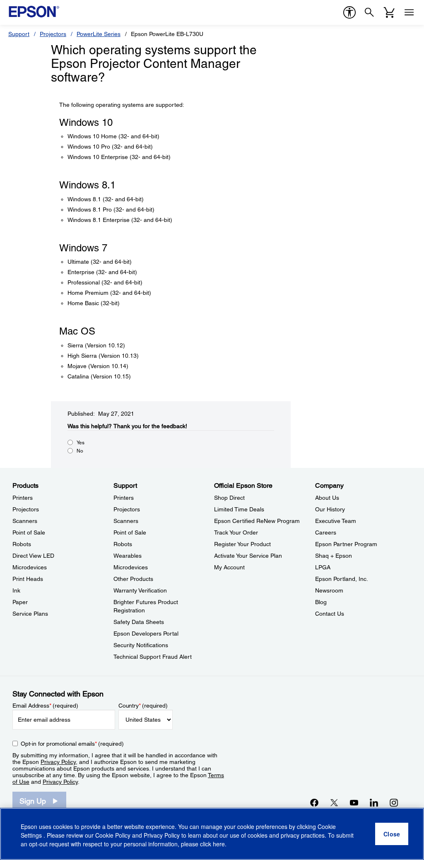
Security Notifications (140, 645)
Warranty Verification (140, 590)
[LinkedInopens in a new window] (373, 802)
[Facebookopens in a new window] (314, 802)
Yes (80, 443)
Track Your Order (236, 532)
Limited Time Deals (239, 509)
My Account (229, 567)
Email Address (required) (45, 705)
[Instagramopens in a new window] (393, 802)
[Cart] (389, 12)
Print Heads (27, 579)
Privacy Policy (58, 762)
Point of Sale (28, 532)
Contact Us (329, 613)
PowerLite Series (98, 34)
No (80, 451)
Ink (16, 590)
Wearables (127, 555)
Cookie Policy (112, 835)
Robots (21, 544)
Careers (325, 532)
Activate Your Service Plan (248, 555)
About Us (327, 497)
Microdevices (29, 567)
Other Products (133, 579)
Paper (20, 602)
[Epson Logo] (34, 11)
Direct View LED (33, 555)
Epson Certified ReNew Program (257, 521)
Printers (22, 497)
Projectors (53, 34)
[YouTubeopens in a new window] (354, 802)
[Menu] (409, 12)
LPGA (322, 567)
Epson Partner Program (346, 544)
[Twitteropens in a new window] (334, 802)
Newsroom (329, 590)
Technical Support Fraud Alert (152, 656)
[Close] (391, 834)
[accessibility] (349, 12)
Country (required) (143, 705)
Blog (321, 602)
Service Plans (30, 613)
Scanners (24, 521)
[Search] (369, 12)
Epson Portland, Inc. (341, 579)
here (219, 844)
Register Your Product (242, 544)
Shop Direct (229, 497)
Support (18, 34)
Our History (330, 509)
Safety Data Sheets (138, 622)
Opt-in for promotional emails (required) (72, 743)
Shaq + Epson (333, 555)
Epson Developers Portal (145, 633)
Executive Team (335, 521)
